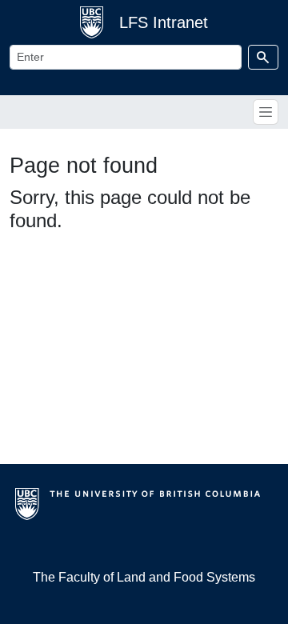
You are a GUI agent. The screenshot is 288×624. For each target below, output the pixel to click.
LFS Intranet (163, 22)
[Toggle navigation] (265, 112)
